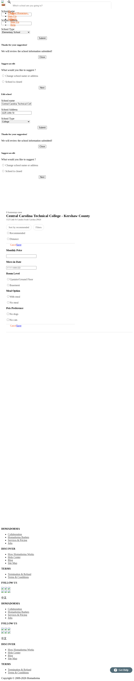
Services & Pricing (17, 540)
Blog (10, 560)
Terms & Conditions (18, 577)
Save (18, 244)
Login (11, 13)
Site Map (12, 563)
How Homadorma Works (21, 554)
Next (42, 87)
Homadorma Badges (18, 537)
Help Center (14, 557)
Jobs (10, 543)
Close (42, 57)
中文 (4, 597)
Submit (42, 38)
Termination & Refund (19, 574)
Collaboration (15, 534)
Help (13, 25)
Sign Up (12, 16)
